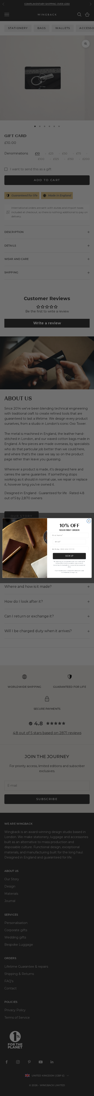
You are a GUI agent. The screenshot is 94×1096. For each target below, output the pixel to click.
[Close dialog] (89, 521)
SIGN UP (69, 556)
